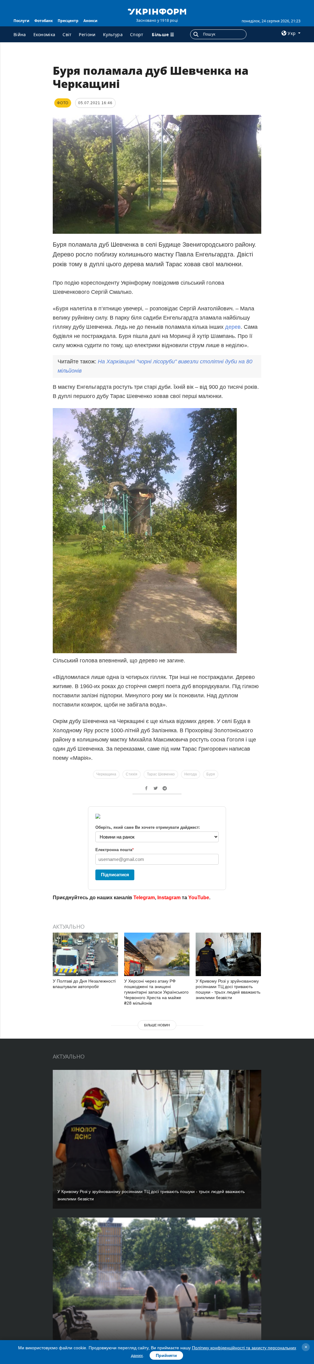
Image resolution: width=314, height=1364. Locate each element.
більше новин (157, 1025)
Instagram (169, 897)
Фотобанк (43, 20)
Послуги (21, 20)
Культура (113, 34)
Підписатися (115, 874)
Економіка (44, 34)
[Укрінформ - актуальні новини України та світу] (157, 11)
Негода (190, 774)
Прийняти (166, 1355)
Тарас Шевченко (161, 774)
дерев (233, 327)
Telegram (144, 897)
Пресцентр (68, 20)
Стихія (131, 774)
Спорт (137, 34)
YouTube (198, 897)
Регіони (87, 34)
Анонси (90, 20)
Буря (210, 774)
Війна (19, 34)
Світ (67, 34)
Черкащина (106, 774)
